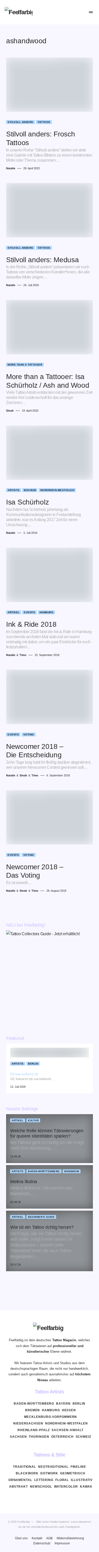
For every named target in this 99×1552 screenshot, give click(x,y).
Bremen (32, 1410)
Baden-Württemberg (44, 1171)
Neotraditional (53, 1467)
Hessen (69, 1410)
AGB (49, 1538)
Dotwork (49, 1473)
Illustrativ (82, 1480)
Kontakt (37, 1538)
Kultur (33, 1120)
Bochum (30, 490)
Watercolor (66, 1486)
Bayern (63, 1403)
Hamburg (47, 612)
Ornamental (20, 1480)
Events (29, 612)
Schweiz (83, 1436)
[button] (60, 12)
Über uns (21, 1538)
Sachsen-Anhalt (68, 1430)
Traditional (24, 1467)
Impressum (62, 1543)
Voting (28, 734)
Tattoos (44, 122)
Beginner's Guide (41, 1216)
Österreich (62, 1436)
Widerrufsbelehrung (70, 1538)
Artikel (14, 612)
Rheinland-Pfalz (34, 1430)
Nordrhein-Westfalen (57, 490)
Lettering (43, 1480)
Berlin (33, 1063)
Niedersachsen (28, 1423)
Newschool (41, 1486)
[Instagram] (49, 1498)
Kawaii (86, 1486)
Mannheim (71, 1171)
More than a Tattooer (25, 364)
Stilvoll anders (20, 122)
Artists (14, 490)
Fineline (78, 1467)
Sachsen (18, 1436)
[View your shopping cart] (80, 12)
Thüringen (39, 1436)
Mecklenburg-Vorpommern (50, 1417)
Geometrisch (72, 1473)
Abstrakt (18, 1486)
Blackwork (27, 1473)
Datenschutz (42, 1543)
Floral (62, 1480)
